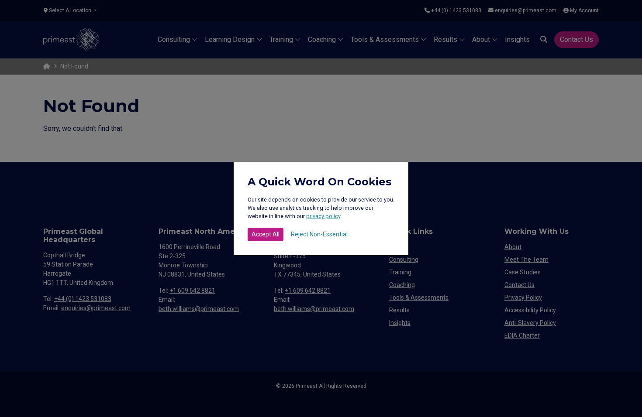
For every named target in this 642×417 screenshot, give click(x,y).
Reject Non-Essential (319, 234)
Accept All (266, 234)
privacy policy (323, 216)
